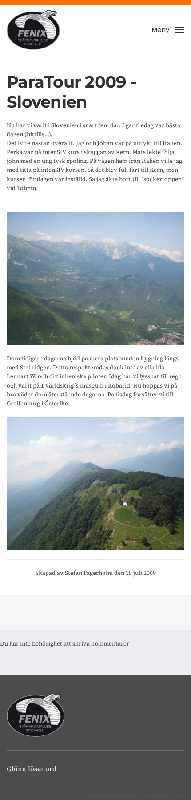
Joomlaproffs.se (162, 796)
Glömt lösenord (31, 768)
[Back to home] (33, 30)
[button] (168, 30)
